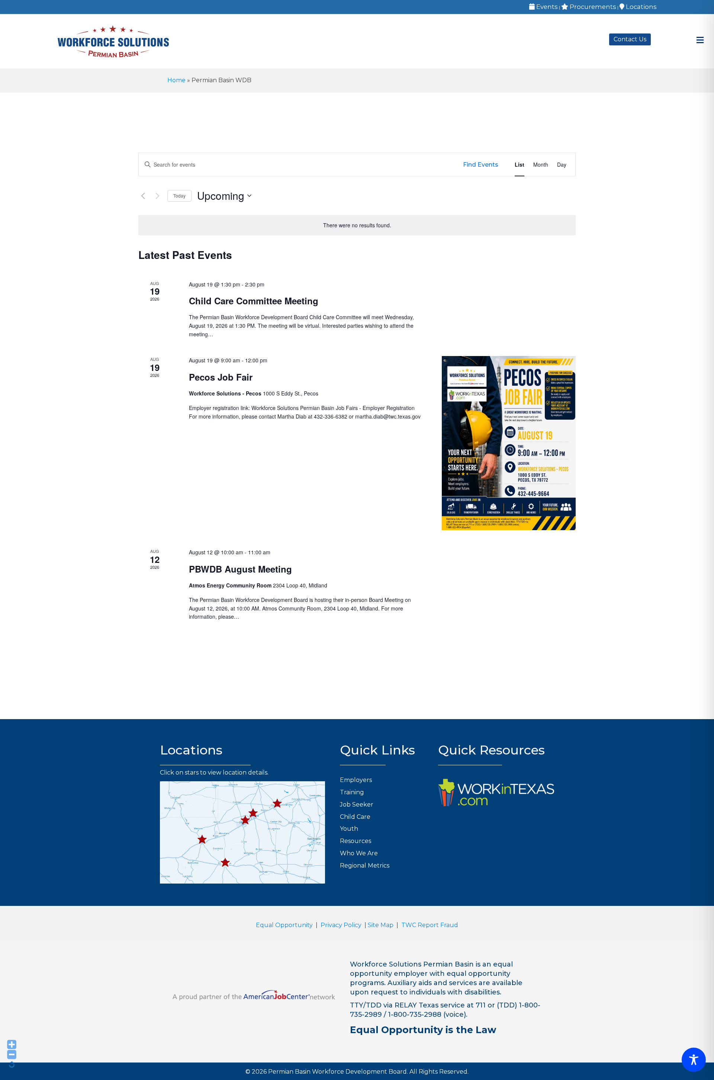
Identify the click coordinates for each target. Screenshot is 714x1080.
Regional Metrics (364, 865)
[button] (202, 839)
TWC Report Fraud (429, 925)
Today (179, 195)
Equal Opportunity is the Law (423, 1029)
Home (176, 80)
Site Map (380, 925)
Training (352, 792)
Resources (355, 841)
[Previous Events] (142, 195)
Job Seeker (356, 804)
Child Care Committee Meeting (253, 300)
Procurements (592, 6)
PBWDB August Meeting (240, 569)
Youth (349, 828)
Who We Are (359, 853)
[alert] (357, 225)
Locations (640, 6)
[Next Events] (157, 195)
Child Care (355, 816)
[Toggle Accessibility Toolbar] (694, 1060)
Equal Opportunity (284, 925)
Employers (356, 779)
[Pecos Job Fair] (509, 443)
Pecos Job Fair (221, 377)
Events (546, 6)
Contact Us (630, 39)
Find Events (480, 164)
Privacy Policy (341, 925)
